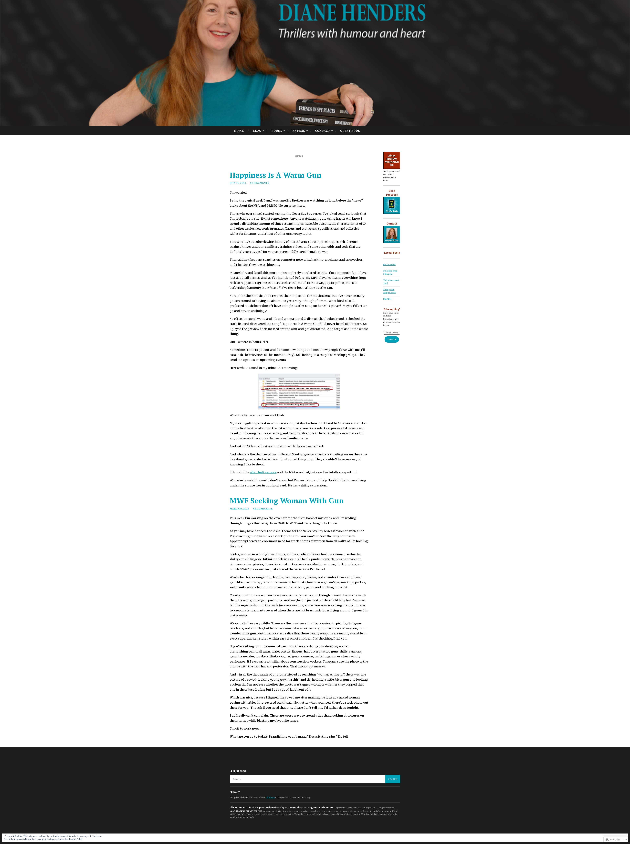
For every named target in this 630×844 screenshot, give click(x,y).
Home (239, 130)
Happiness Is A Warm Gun (275, 175)
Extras (298, 130)
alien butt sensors (263, 472)
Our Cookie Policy (74, 839)
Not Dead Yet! (389, 264)
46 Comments (263, 508)
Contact (322, 130)
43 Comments (259, 182)
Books (277, 130)
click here (270, 797)
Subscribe (391, 339)
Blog (257, 130)
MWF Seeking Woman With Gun (287, 500)
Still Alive (387, 299)
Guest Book (350, 130)
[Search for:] (315, 779)
